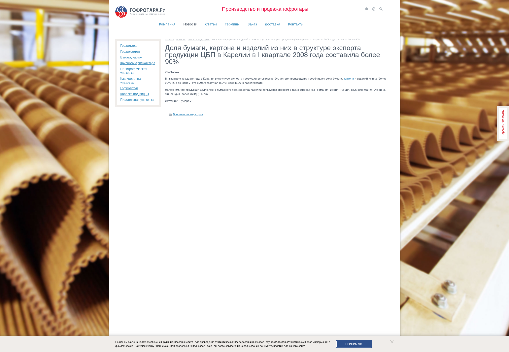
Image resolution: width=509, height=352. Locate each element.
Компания (167, 24)
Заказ (252, 24)
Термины (232, 24)
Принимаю (353, 344)
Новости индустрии (199, 39)
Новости (190, 24)
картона (349, 78)
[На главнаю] (366, 9)
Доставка (272, 24)
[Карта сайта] (373, 9)
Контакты (295, 24)
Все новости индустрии (188, 114)
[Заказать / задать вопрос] (503, 123)
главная (169, 39)
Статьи (211, 24)
